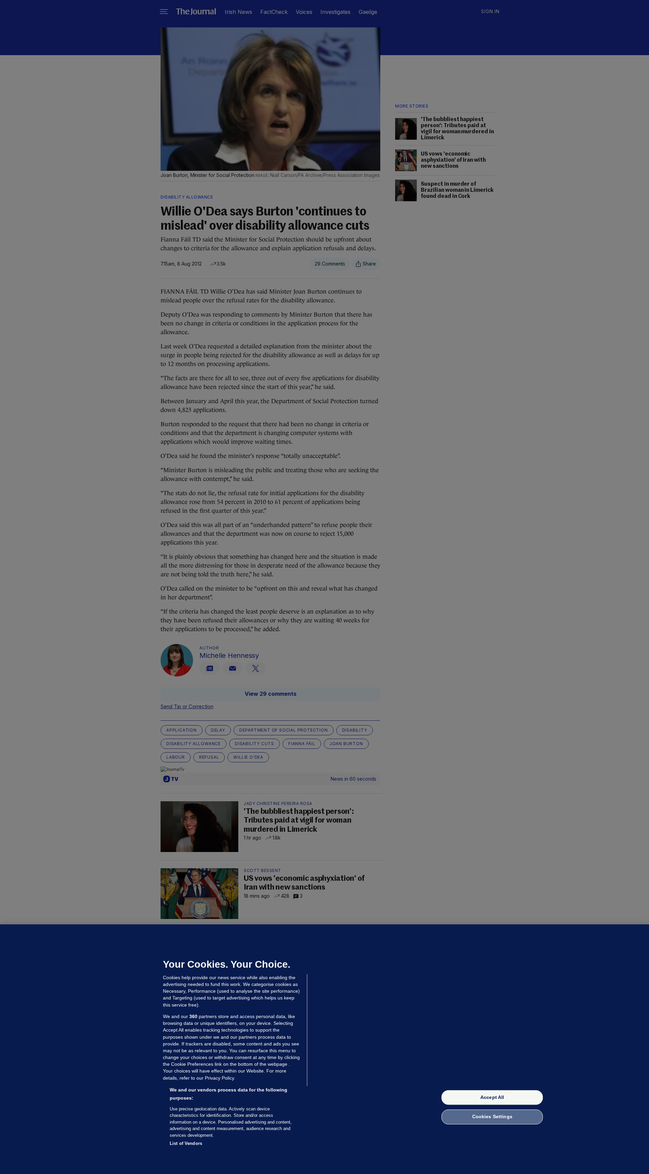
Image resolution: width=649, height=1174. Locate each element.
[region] (324, 1049)
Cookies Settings (492, 1117)
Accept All (492, 1097)
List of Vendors (186, 1143)
